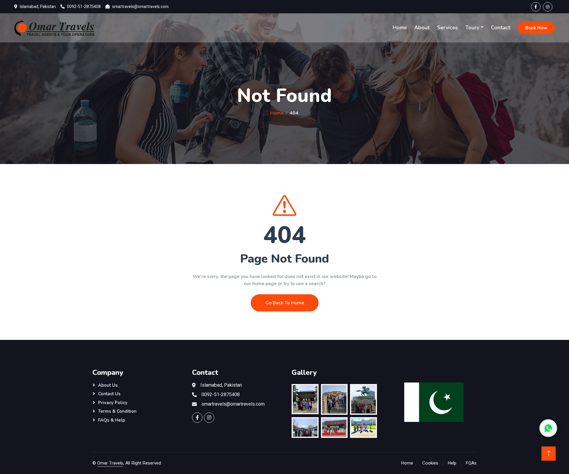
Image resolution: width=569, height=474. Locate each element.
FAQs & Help (111, 420)
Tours (472, 27)
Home (400, 27)
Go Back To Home (284, 303)
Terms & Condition (117, 411)
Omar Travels (110, 463)
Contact (500, 27)
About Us (108, 385)
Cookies (430, 463)
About (422, 27)
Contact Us (109, 394)
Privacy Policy (112, 403)
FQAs (471, 463)
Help (451, 463)
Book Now (536, 28)
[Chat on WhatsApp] (548, 428)
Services (447, 27)
